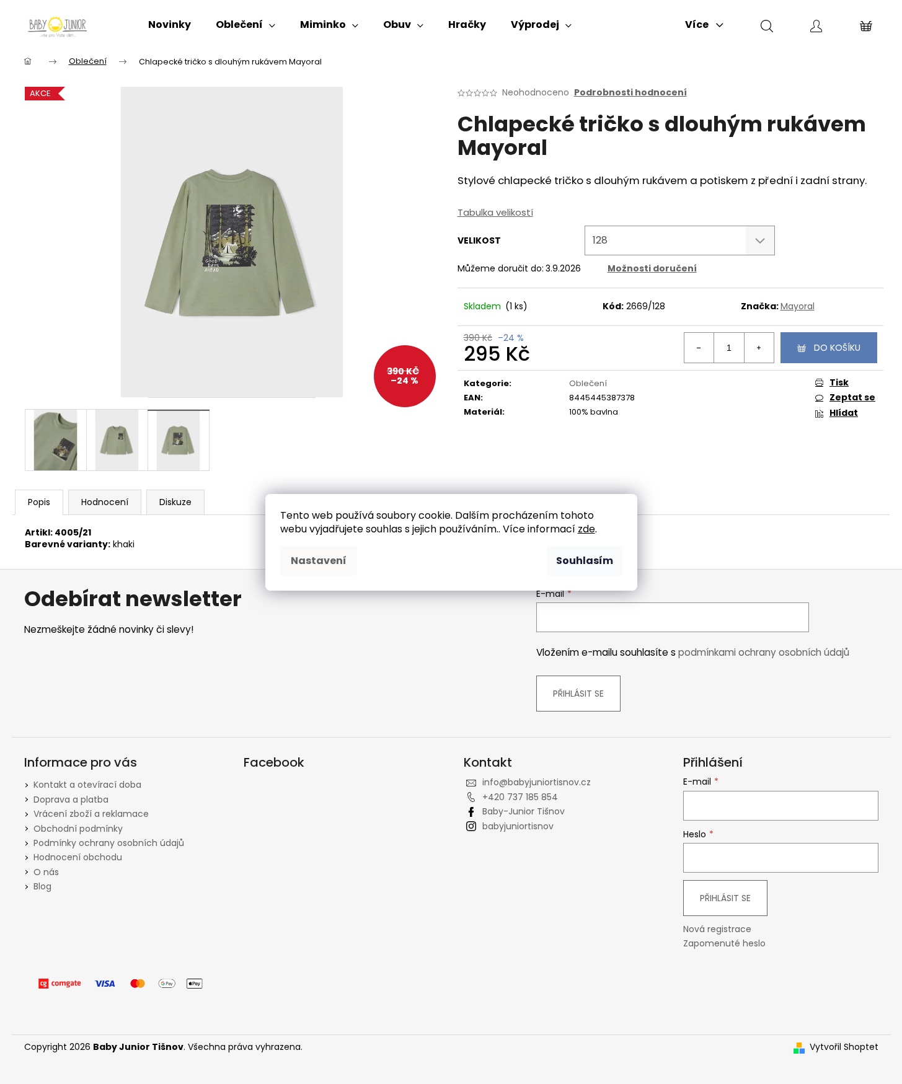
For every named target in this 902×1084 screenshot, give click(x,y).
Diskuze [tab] (175, 502)
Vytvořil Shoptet (844, 1047)
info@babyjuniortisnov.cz (536, 782)
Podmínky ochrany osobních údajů (108, 843)
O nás (46, 872)
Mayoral (797, 306)
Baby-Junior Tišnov (523, 811)
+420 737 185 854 (520, 797)
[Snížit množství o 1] (699, 348)
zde (586, 529)
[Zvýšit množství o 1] (759, 348)
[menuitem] (169, 25)
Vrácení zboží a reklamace (91, 814)
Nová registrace (717, 929)
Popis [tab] (39, 502)
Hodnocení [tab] (104, 502)
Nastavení (319, 560)
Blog (42, 886)
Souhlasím (584, 560)
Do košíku (837, 348)
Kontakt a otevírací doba (87, 784)
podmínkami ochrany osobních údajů (763, 652)
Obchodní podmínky (78, 828)
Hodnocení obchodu (77, 857)
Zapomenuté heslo (724, 944)
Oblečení (588, 383)
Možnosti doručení (652, 268)
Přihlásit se (578, 693)
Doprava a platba (70, 799)
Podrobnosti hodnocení (630, 93)
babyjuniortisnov (518, 826)
